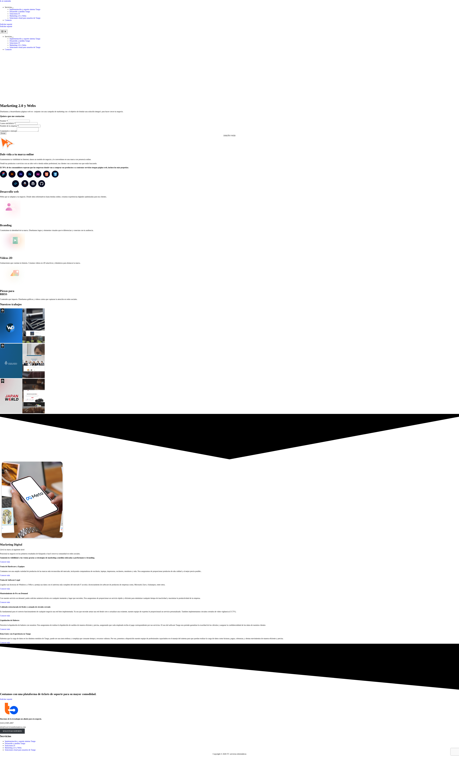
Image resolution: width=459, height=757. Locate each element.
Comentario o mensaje (8, 131)
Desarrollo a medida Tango (20, 12)
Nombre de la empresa (9, 126)
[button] (229, 24)
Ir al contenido (5, 1)
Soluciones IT (15, 14)
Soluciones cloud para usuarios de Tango (25, 18)
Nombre (4, 121)
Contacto (8, 20)
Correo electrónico (7, 123)
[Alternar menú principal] (4, 32)
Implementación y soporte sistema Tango (25, 9)
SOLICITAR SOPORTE (12, 731)
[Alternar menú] (13, 37)
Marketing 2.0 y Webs (18, 16)
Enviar (3, 133)
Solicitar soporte (6, 26)
